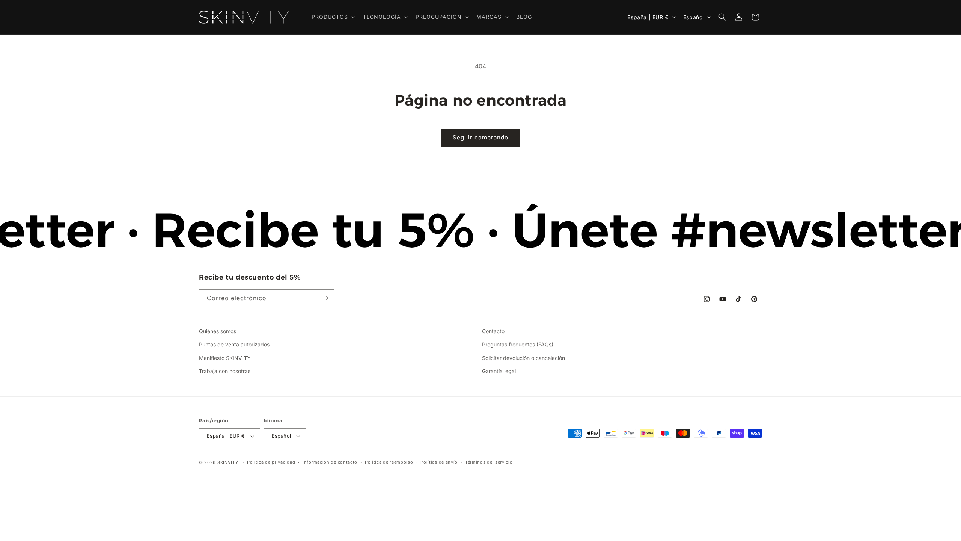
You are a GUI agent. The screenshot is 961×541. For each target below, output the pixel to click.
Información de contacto (330, 462)
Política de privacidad (271, 462)
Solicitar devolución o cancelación (523, 358)
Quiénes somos (217, 331)
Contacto (493, 331)
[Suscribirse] (325, 298)
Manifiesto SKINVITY (225, 358)
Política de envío (439, 462)
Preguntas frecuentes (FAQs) (517, 344)
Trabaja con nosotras (224, 371)
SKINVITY (227, 462)
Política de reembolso (389, 462)
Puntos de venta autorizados (234, 344)
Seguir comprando (480, 137)
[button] (332, 17)
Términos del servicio (489, 462)
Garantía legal (499, 371)
